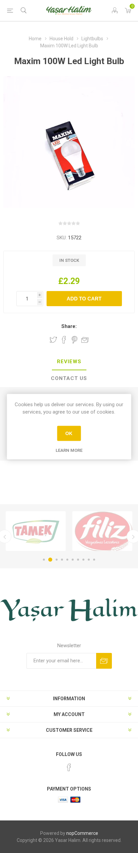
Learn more (69, 450)
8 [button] (83, 560)
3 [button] (57, 560)
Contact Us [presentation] (69, 378)
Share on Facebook (64, 339)
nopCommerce (82, 833)
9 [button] (89, 560)
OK (68, 433)
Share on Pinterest (74, 339)
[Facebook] (69, 767)
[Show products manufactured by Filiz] (102, 531)
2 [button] (50, 560)
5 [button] (67, 560)
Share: (69, 326)
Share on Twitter (53, 339)
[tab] (69, 361)
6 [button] (73, 560)
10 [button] (94, 560)
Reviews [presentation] (69, 362)
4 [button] (62, 560)
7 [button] (78, 560)
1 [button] (44, 560)
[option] (35, 531)
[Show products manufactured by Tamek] (36, 531)
